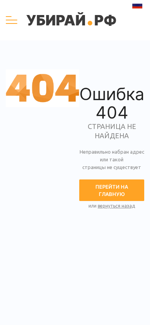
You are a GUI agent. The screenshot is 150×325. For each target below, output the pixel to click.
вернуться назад (116, 205)
